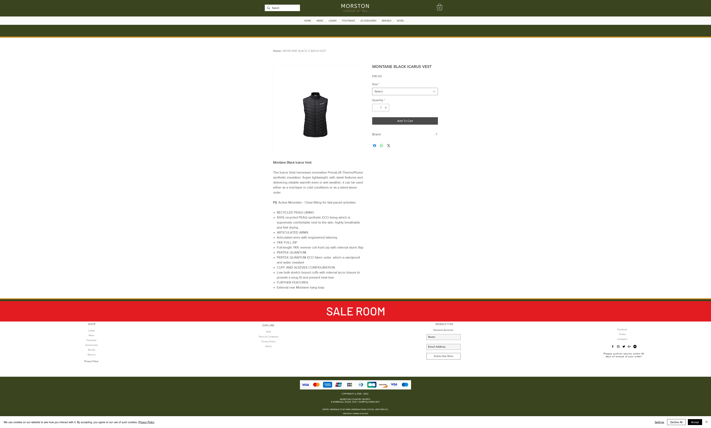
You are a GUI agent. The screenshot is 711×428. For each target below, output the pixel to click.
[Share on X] (388, 145)
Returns (92, 354)
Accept (695, 422)
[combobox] (405, 91)
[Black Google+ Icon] (629, 346)
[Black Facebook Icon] (612, 346)
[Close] (706, 422)
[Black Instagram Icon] (618, 346)
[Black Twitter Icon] (623, 346)
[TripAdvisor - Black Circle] (635, 346)
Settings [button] (659, 422)
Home (277, 50)
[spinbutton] (380, 107)
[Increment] (386, 107)
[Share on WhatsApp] (381, 145)
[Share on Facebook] (374, 145)
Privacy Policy (146, 422)
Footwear (91, 340)
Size (375, 84)
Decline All (676, 422)
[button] (439, 7)
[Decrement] (375, 107)
